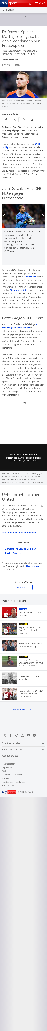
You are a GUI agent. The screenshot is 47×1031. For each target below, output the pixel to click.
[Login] (30, 3)
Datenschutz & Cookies (12, 775)
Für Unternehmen (12, 749)
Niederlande (30, 276)
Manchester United (19, 290)
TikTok (16, 735)
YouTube (28, 735)
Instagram (22, 735)
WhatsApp (34, 735)
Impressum (7, 767)
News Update (32, 566)
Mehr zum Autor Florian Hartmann (19, 532)
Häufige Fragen (8, 764)
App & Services (10, 755)
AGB (4, 771)
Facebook (10, 735)
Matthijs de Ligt (23, 587)
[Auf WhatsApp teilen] (23, 119)
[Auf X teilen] (15, 119)
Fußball (11, 10)
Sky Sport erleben (11, 743)
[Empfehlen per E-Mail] (32, 119)
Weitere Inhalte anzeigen (23, 709)
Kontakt (5, 778)
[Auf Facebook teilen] (6, 119)
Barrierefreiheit (8, 785)
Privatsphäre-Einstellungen (13, 782)
